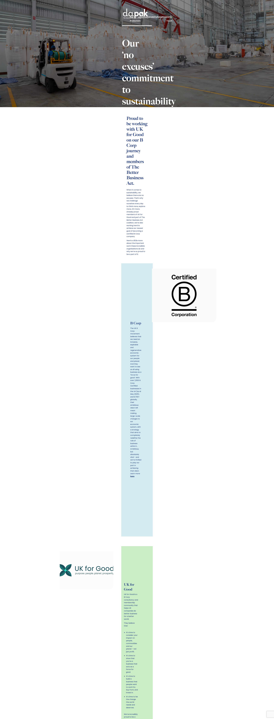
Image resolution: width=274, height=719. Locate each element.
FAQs (164, 17)
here (132, 476)
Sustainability (150, 17)
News (159, 17)
